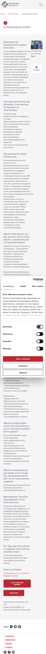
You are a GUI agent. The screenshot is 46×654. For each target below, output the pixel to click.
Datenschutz (10, 640)
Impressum (10, 636)
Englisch (9, 647)
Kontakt (9, 644)
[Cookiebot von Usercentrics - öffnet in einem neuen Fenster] (33, 279)
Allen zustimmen (23, 359)
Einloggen (14, 593)
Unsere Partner (13, 14)
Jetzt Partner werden (17, 583)
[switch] (40, 334)
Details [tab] (23, 286)
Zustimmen (23, 366)
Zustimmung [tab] (8, 286)
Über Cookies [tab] (37, 286)
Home (3, 14)
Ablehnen (23, 373)
